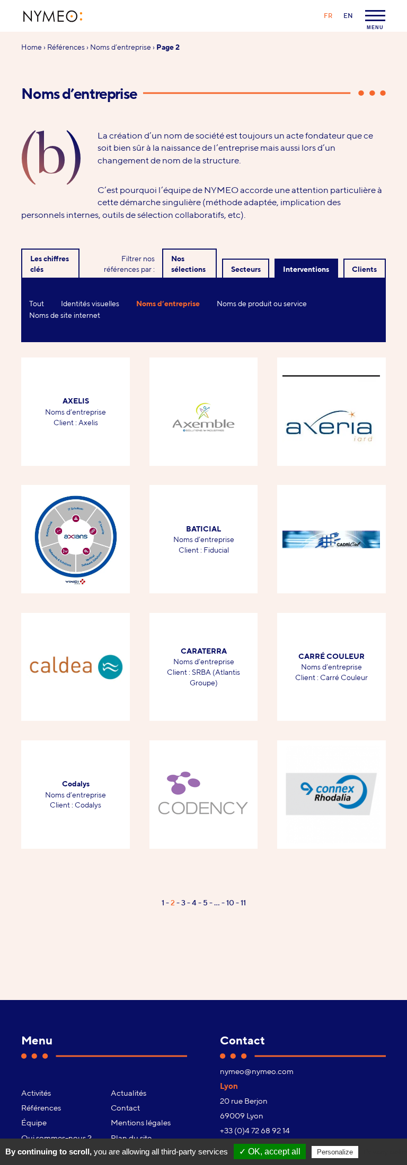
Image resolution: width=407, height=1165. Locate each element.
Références (66, 46)
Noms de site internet (64, 314)
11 (243, 902)
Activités (36, 1092)
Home (31, 46)
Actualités (128, 1092)
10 (230, 902)
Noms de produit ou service (262, 303)
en (348, 16)
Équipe (34, 1122)
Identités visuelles (90, 303)
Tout (36, 303)
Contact (125, 1107)
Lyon (229, 1085)
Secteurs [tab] (246, 268)
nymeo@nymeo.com (257, 1071)
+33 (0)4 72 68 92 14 (255, 1130)
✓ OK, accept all (269, 1151)
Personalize (335, 1152)
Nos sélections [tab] (188, 263)
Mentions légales (141, 1122)
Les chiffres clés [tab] (49, 263)
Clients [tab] (364, 268)
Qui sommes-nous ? (56, 1137)
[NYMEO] (53, 16)
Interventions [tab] (306, 268)
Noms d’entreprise (120, 46)
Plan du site (131, 1137)
